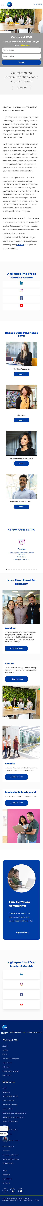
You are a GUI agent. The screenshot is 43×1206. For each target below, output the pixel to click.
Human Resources (8, 1100)
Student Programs (8, 1146)
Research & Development (10, 1121)
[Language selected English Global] (35, 4)
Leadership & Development (11, 1058)
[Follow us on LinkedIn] (21, 284)
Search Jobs (6, 1174)
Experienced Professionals (11, 1159)
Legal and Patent (8, 1109)
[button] (21, 62)
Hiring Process (7, 1063)
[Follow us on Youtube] (21, 307)
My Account (6, 1183)
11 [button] (31, 569)
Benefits (5, 1050)
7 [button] (21, 569)
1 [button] (6, 569)
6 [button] (19, 569)
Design (5, 1088)
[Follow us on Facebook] (21, 299)
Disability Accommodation (11, 1071)
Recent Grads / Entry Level (11, 1155)
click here (20, 245)
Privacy (36, 1200)
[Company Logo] (9, 4)
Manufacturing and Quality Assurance (14, 1113)
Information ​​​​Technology (10, 1105)
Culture (5, 1054)
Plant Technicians (8, 1163)
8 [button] (24, 569)
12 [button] (34, 569)
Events (5, 1170)
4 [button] (14, 569)
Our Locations (7, 1075)
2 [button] (9, 569)
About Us (5, 1046)
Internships (6, 1151)
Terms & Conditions (26, 1200)
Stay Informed (7, 1179)
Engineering (6, 1092)
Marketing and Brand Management (14, 1117)
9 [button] (26, 569)
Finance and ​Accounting (10, 1096)
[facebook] (5, 1190)
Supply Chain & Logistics (10, 1130)
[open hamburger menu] (2, 4)
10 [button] (29, 569)
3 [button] (11, 569)
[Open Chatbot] (5, 1139)
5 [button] (16, 569)
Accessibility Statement (10, 1200)
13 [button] (36, 569)
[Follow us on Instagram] (21, 292)
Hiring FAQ (6, 1067)
